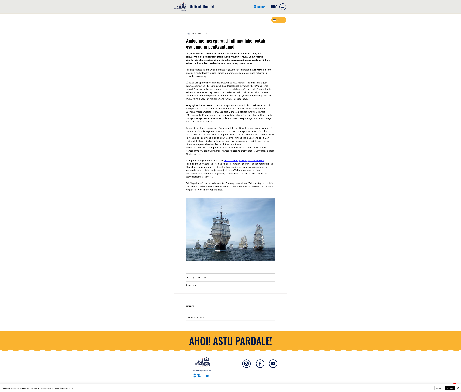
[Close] (458, 388)
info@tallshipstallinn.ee (201, 370)
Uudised (195, 6)
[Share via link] (205, 277)
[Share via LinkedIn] (199, 277)
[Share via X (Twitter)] (193, 277)
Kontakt (208, 6)
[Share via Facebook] (187, 277)
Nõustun (450, 388)
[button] (282, 6)
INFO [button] (274, 6)
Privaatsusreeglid (66, 388)
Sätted (438, 388)
